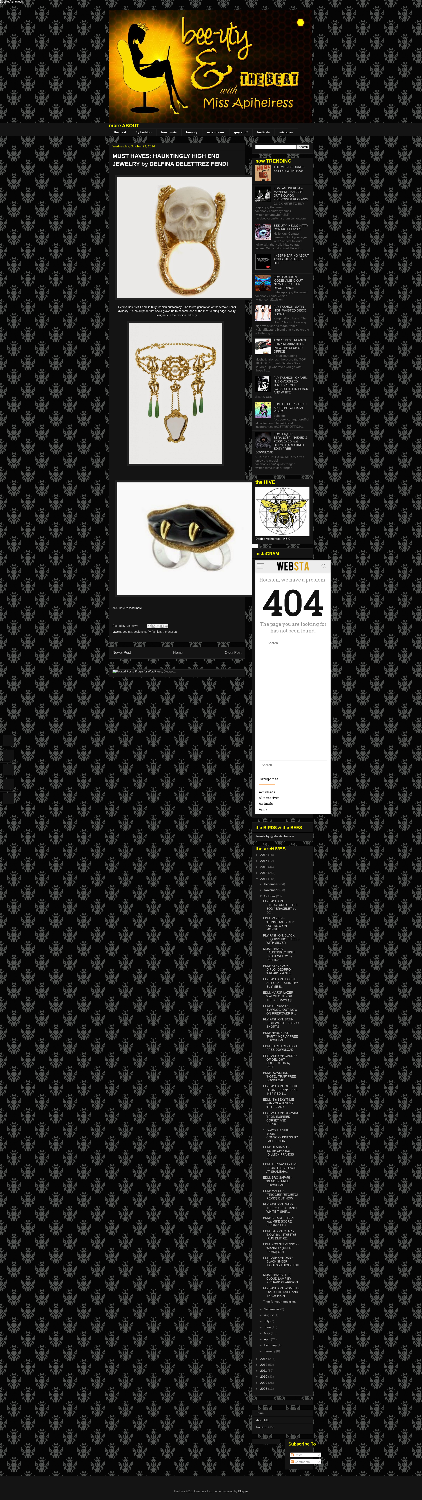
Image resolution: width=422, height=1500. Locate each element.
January (270, 1351)
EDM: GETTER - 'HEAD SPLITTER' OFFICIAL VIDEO (290, 407)
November (271, 890)
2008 (264, 1388)
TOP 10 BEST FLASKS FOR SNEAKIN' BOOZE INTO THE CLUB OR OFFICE (290, 346)
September (272, 1309)
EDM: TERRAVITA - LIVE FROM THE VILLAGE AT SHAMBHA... (280, 1167)
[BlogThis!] (153, 626)
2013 (264, 1359)
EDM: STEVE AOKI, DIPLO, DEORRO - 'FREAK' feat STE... (278, 969)
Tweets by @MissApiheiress (274, 836)
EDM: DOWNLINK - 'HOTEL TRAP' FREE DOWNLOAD (279, 1076)
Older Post (233, 652)
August (269, 1315)
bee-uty (192, 132)
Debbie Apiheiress (11, 1)
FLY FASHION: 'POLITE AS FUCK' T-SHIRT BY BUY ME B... (280, 982)
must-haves (216, 132)
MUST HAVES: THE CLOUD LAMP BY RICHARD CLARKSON (280, 1278)
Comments (302, 1462)
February (271, 1345)
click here (119, 608)
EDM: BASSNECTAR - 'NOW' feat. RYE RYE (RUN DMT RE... (279, 1234)
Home (178, 652)
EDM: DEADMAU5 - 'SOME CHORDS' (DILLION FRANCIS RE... (278, 1152)
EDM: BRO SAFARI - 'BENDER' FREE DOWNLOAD (277, 1181)
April (267, 1339)
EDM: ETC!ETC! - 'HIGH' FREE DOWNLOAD (280, 1048)
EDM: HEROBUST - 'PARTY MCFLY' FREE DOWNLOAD (280, 1036)
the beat (120, 132)
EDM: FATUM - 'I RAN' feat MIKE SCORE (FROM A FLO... (278, 1221)
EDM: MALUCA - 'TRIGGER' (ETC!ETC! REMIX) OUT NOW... (280, 1194)
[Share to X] (158, 626)
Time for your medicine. (279, 1301)
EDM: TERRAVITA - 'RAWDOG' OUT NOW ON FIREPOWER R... (280, 1009)
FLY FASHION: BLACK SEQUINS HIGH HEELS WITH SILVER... (281, 939)
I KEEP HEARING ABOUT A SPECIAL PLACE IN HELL (291, 259)
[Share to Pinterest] (166, 626)
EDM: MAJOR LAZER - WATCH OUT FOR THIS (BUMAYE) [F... (279, 996)
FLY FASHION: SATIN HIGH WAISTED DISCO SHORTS (290, 310)
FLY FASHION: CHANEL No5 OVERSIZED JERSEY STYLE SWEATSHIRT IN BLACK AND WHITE (291, 385)
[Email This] (149, 626)
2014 (264, 878)
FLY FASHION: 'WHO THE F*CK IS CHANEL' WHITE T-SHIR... (280, 1208)
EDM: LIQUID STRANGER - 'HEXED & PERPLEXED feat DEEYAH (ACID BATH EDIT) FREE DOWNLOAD (281, 443)
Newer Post (122, 652)
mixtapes (286, 132)
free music (169, 132)
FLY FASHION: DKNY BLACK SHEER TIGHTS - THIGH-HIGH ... (281, 1263)
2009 (264, 1382)
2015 (264, 873)
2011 (264, 1370)
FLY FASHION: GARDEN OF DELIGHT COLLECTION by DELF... (280, 1061)
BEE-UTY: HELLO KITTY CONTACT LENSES (291, 227)
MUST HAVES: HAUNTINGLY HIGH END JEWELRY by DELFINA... (279, 954)
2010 (264, 1376)
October (270, 896)
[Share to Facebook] (162, 626)
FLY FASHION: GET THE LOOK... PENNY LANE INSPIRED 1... (280, 1089)
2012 (264, 1364)
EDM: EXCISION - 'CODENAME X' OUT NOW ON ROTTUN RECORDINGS (288, 282)
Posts (298, 1455)
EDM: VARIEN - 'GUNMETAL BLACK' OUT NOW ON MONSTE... (279, 924)
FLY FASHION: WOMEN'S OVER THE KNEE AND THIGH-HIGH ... (281, 1291)
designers (140, 631)
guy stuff (241, 132)
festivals (263, 132)
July (267, 1321)
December (271, 884)
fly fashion (144, 132)
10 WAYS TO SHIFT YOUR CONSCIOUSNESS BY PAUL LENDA (280, 1135)
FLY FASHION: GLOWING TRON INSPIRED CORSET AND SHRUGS (281, 1118)
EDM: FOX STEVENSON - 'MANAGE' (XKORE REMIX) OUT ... (281, 1248)
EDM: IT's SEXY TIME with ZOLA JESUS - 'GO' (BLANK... (278, 1103)
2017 (264, 860)
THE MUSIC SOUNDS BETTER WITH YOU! (289, 168)
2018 (264, 855)
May (267, 1333)
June (268, 1327)
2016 (264, 867)
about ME (262, 1420)
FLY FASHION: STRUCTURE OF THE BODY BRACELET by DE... (280, 906)
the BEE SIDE (265, 1427)
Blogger (243, 1491)
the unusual (170, 631)
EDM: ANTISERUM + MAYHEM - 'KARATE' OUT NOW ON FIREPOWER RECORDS (291, 194)
